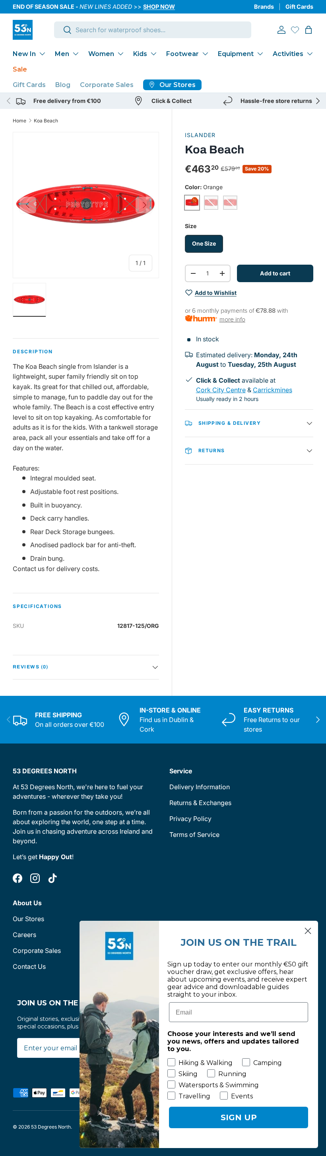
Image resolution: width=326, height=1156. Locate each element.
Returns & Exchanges (200, 803)
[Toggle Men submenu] (75, 53)
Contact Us (29, 966)
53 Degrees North (51, 1127)
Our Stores (28, 919)
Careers (24, 935)
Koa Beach (46, 121)
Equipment (236, 54)
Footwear (182, 54)
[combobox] (152, 29)
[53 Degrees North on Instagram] (35, 878)
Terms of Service (194, 834)
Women (101, 54)
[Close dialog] (308, 931)
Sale (20, 69)
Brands (264, 6)
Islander (200, 135)
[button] (308, 30)
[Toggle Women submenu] (120, 53)
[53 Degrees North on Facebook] (17, 878)
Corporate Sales (107, 85)
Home (19, 121)
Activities (288, 54)
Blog (62, 85)
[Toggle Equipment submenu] (260, 53)
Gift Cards (299, 6)
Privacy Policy (190, 819)
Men (62, 54)
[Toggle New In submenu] (42, 53)
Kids (140, 54)
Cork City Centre (221, 390)
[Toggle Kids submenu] (153, 53)
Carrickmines (272, 390)
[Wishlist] (295, 30)
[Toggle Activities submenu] (309, 53)
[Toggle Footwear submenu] (205, 53)
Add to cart (275, 273)
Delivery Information (199, 787)
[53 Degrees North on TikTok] (52, 878)
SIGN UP (239, 1117)
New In (24, 54)
